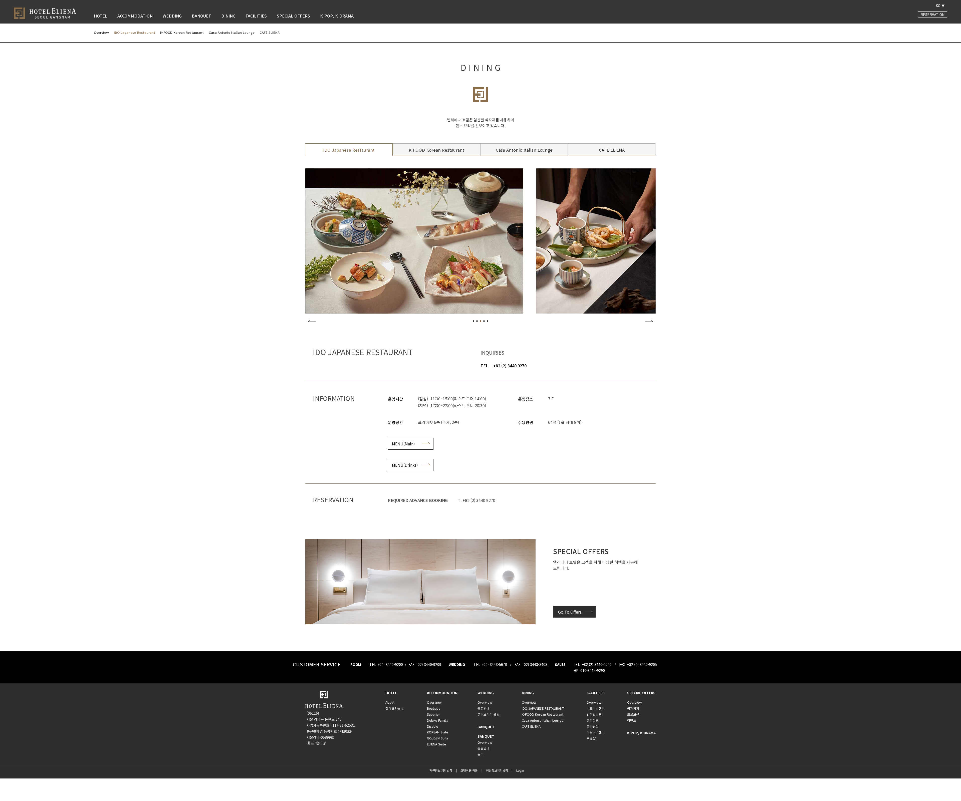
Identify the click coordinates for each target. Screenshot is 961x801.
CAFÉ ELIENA (612, 150)
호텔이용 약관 (469, 770)
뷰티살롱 (593, 720)
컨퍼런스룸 (594, 714)
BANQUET (201, 16)
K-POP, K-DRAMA (337, 16)
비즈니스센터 (596, 708)
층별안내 (483, 708)
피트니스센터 (596, 732)
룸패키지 (633, 708)
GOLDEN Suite (437, 738)
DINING (228, 16)
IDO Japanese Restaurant (349, 150)
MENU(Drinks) (405, 465)
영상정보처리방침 (497, 770)
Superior (433, 714)
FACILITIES (256, 16)
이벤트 (631, 720)
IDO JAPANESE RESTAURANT (543, 708)
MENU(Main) (403, 444)
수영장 (591, 738)
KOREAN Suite (437, 732)
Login (520, 770)
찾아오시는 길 (394, 708)
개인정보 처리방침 (440, 770)
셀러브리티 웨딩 (488, 714)
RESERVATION (932, 14)
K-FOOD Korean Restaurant (436, 150)
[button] (473, 321)
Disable (432, 726)
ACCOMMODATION (135, 16)
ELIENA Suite (436, 744)
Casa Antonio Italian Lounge (524, 150)
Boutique (433, 708)
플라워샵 (593, 726)
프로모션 (633, 714)
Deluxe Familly (437, 720)
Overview (434, 702)
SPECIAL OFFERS (293, 16)
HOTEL (100, 16)
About (389, 702)
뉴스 (480, 754)
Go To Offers (569, 612)
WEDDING (172, 16)
